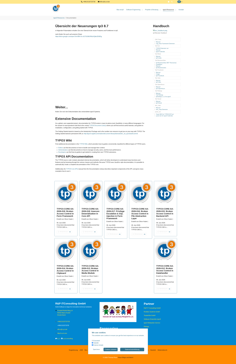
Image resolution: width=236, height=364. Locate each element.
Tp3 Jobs (157, 78)
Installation (159, 64)
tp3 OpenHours (160, 88)
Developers (62, 152)
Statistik (96, 343)
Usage (158, 74)
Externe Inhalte (98, 345)
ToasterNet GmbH (150, 315)
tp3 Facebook (160, 75)
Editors (60, 147)
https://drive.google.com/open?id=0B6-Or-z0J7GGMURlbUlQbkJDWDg (78, 36)
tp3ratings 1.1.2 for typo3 (163, 96)
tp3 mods (158, 58)
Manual (158, 42)
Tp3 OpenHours (159, 84)
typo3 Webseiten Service (152, 323)
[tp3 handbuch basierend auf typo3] (160, 30)
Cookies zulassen (110, 349)
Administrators (63, 150)
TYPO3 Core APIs (72, 169)
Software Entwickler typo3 (152, 319)
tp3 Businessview (161, 67)
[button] (168, 1)
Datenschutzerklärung (132, 349)
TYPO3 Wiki (83, 144)
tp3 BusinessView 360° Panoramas (166, 62)
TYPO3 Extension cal (162, 48)
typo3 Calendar (160, 51)
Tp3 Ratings (158, 91)
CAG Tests (158, 39)
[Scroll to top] (232, 360)
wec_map (158, 105)
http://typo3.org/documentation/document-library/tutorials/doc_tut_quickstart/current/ (111, 133)
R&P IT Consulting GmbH (152, 308)
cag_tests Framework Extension (165, 43)
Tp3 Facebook (159, 70)
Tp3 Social (158, 99)
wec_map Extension (162, 109)
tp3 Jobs (158, 82)
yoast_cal (157, 111)
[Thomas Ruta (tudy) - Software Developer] (56, 7)
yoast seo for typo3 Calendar (164, 115)
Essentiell (96, 340)
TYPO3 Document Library (97, 125)
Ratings (146, 326)
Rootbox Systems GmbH (152, 312)
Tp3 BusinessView (160, 60)
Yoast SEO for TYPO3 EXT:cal (164, 114)
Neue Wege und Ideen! (125, 357)
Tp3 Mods (158, 54)
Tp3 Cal (157, 46)
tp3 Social (159, 103)
